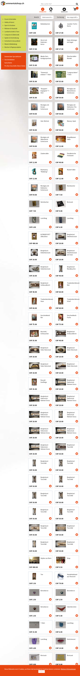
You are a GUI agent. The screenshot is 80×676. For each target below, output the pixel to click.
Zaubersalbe (45, 153)
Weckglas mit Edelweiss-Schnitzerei (45, 188)
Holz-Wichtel (45, 121)
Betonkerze (44, 591)
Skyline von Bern (46, 558)
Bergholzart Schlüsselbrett (45, 284)
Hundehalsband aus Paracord (72, 575)
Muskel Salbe (71, 170)
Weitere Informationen (68, 669)
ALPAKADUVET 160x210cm (45, 235)
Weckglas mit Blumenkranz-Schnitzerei (71, 91)
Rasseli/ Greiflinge (44, 381)
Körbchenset (71, 639)
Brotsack (70, 202)
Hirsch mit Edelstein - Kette (44, 42)
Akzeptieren (41, 671)
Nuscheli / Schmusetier (45, 333)
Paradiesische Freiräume (71, 154)
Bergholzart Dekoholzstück (72, 235)
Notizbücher (71, 186)
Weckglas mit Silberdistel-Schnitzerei (45, 139)
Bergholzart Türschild (71, 446)
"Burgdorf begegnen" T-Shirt (45, 91)
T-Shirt (43, 623)
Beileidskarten (45, 24)
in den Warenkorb (50, 32)
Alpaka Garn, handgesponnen (46, 57)
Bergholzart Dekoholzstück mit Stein (72, 253)
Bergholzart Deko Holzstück (46, 349)
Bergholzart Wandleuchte (71, 268)
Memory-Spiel (71, 121)
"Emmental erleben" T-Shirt (46, 74)
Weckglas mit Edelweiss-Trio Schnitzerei (71, 107)
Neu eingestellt (72, 17)
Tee (42, 574)
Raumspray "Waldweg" (44, 171)
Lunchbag (44, 218)
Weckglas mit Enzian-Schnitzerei (45, 107)
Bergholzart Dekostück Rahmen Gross (71, 382)
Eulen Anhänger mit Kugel (72, 41)
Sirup (68, 558)
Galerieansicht (46, 17)
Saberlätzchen (71, 607)
